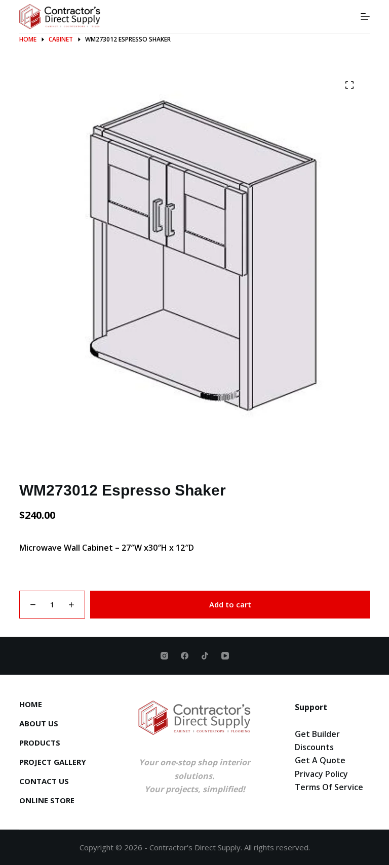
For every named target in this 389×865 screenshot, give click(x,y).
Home (30, 704)
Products (39, 743)
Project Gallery (52, 762)
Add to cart (230, 604)
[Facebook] (184, 656)
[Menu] (365, 16)
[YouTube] (225, 656)
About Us (38, 723)
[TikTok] (205, 656)
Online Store (46, 800)
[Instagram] (164, 656)
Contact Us (44, 781)
